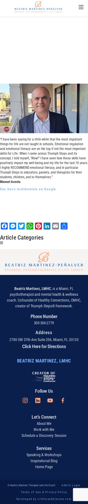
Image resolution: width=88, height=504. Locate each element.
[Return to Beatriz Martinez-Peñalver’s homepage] (38, 7)
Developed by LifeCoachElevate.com (44, 499)
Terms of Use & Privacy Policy (44, 492)
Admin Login (71, 485)
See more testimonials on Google (28, 189)
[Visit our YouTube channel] (50, 400)
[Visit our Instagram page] (25, 400)
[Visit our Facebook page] (63, 400)
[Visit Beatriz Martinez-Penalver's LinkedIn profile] (38, 400)
